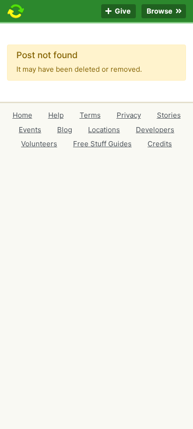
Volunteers (39, 143)
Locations (104, 129)
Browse (160, 11)
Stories (169, 115)
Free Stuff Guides (102, 143)
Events (30, 129)
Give (122, 11)
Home (22, 115)
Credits (160, 143)
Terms (90, 115)
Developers (155, 129)
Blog (64, 129)
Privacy (129, 115)
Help (56, 115)
